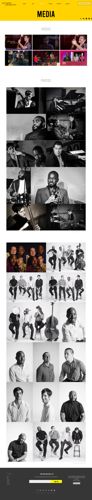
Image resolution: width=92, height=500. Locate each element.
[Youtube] (83, 18)
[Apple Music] (54, 490)
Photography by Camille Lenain (79, 463)
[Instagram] (80, 18)
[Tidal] (51, 490)
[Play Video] (18, 42)
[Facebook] (89, 18)
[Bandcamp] (86, 18)
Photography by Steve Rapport (79, 231)
